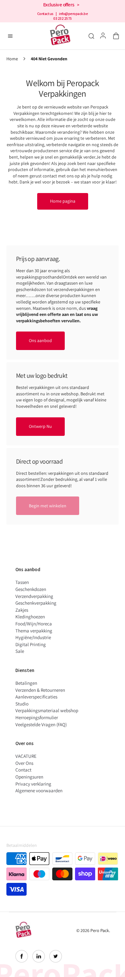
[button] (115, 36)
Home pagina (62, 201)
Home (12, 59)
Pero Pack (99, 930)
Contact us (45, 13)
